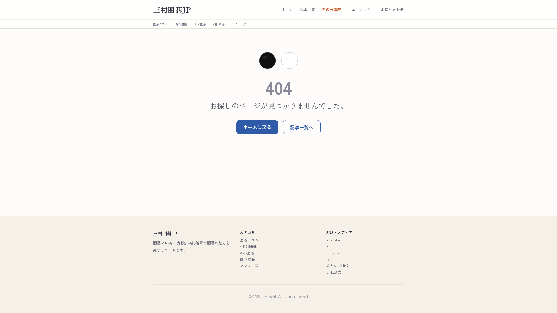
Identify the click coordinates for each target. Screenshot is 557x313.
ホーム (287, 9)
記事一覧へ (301, 127)
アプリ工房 (239, 24)
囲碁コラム (160, 24)
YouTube (333, 240)
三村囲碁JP (172, 10)
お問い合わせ (392, 9)
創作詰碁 (219, 24)
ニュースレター (361, 9)
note (329, 259)
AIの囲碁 (200, 24)
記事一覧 (307, 9)
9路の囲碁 (181, 24)
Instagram (334, 253)
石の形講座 (331, 9)
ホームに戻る (257, 126)
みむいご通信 (337, 265)
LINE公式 (333, 272)
